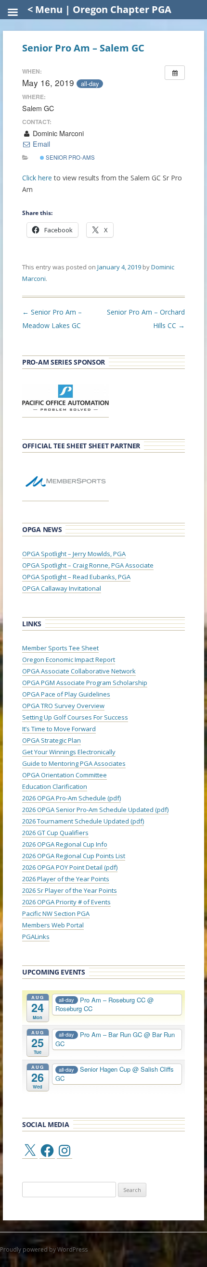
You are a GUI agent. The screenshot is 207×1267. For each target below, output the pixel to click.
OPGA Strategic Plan (51, 740)
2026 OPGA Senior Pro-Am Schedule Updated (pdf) (95, 809)
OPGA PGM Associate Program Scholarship (84, 682)
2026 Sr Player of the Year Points (69, 890)
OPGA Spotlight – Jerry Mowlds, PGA (74, 553)
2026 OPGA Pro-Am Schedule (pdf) (71, 798)
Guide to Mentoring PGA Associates (74, 763)
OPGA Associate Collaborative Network (79, 671)
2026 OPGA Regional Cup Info (64, 844)
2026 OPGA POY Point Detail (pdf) (69, 867)
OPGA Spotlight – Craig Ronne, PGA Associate (88, 565)
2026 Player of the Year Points (65, 878)
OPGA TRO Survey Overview (63, 705)
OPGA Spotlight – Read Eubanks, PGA (76, 576)
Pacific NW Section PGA (56, 913)
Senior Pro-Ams (69, 157)
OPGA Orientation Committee (64, 775)
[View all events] (175, 72)
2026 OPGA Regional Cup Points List (73, 855)
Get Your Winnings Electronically (69, 752)
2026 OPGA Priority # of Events (66, 902)
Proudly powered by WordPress (44, 1249)
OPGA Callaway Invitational (61, 588)
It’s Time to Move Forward (59, 728)
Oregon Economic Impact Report (68, 659)
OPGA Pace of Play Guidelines (66, 694)
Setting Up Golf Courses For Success (75, 717)
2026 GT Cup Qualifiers (55, 832)
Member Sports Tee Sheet (60, 648)
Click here (37, 177)
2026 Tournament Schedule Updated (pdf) (83, 821)
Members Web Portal (53, 925)
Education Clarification (54, 786)
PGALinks (36, 936)
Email (40, 144)
